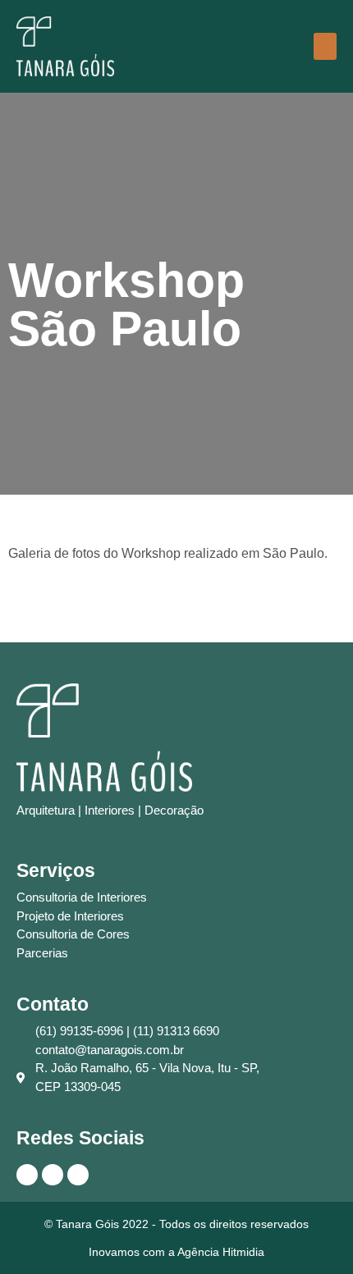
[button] (325, 46)
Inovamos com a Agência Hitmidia (176, 1251)
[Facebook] (78, 1174)
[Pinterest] (52, 1174)
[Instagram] (27, 1174)
